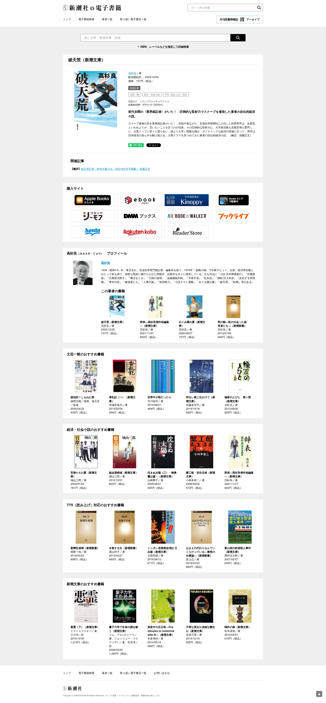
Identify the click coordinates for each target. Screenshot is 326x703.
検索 (259, 7)
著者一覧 (107, 19)
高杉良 (132, 73)
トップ (67, 19)
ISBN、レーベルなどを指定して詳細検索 (164, 46)
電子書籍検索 (86, 19)
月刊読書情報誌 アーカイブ (240, 19)
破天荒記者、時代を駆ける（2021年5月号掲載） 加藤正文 (115, 169)
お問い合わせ (162, 673)
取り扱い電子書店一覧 (133, 19)
